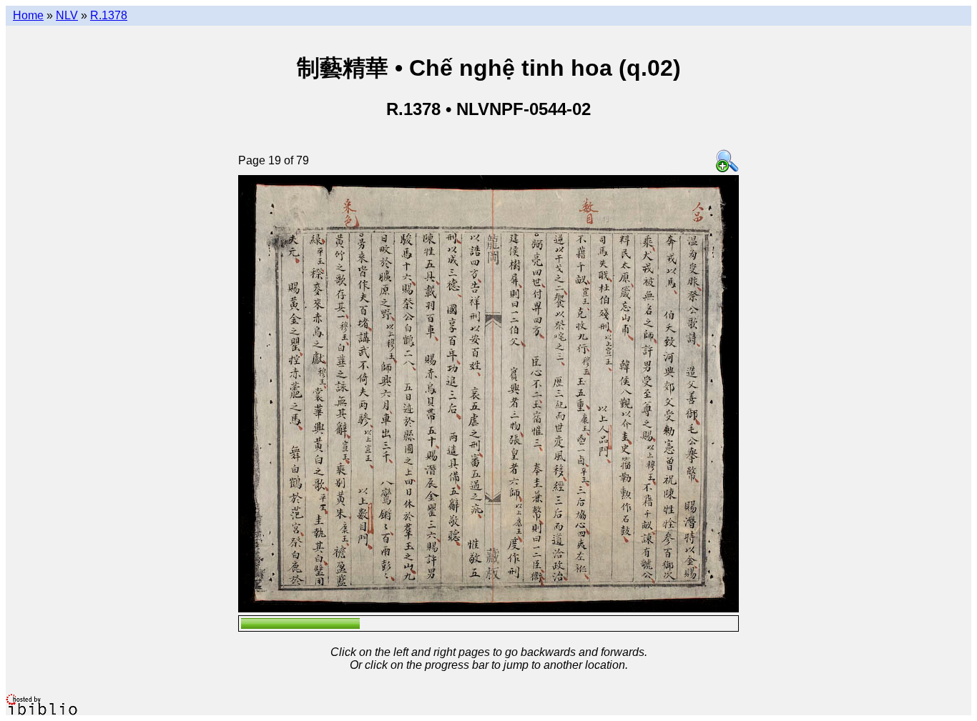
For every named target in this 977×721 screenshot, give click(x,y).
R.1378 (108, 15)
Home (28, 15)
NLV (67, 15)
